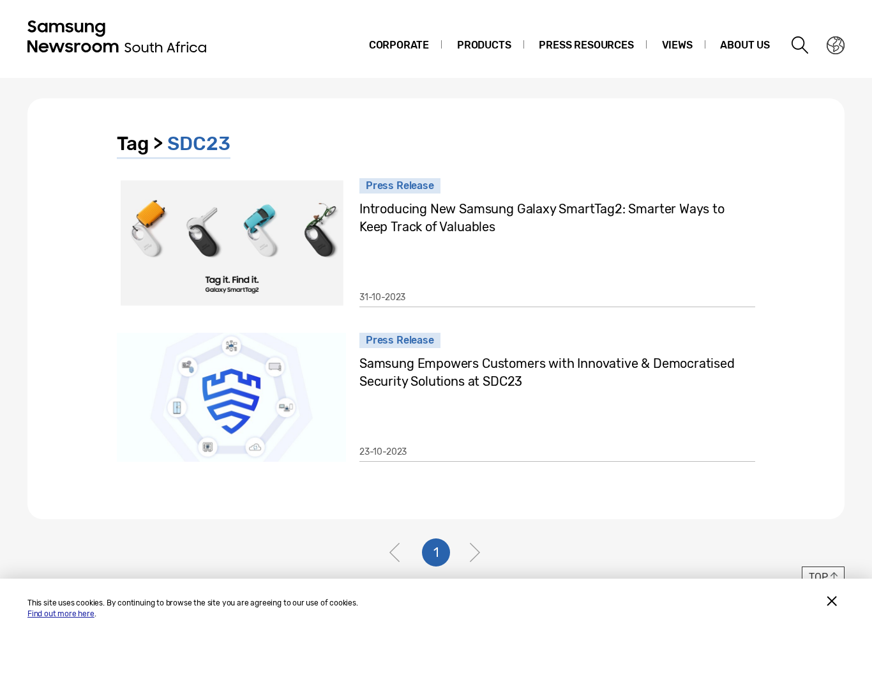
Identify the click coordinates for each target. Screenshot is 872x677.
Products (484, 45)
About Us (745, 45)
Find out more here (60, 613)
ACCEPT (832, 601)
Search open (800, 45)
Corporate (399, 45)
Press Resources (586, 45)
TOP (818, 577)
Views (677, 45)
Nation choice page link (835, 45)
